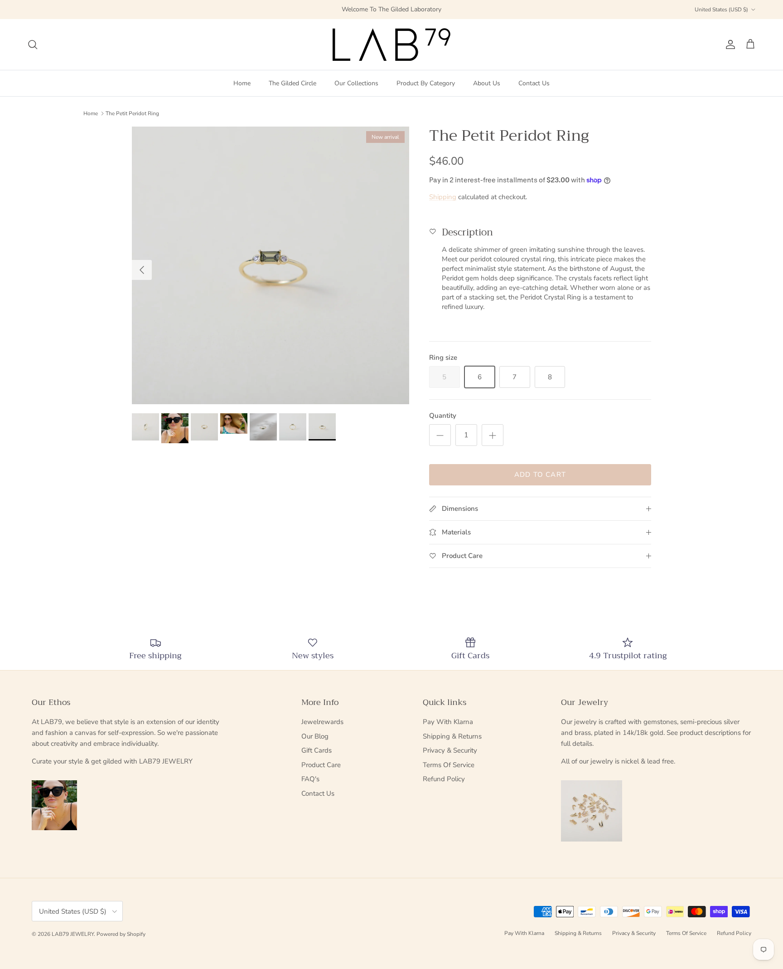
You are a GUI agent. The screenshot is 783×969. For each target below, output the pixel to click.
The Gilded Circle (292, 83)
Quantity (442, 415)
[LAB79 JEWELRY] (391, 44)
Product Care (321, 764)
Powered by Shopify (121, 934)
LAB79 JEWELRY (73, 934)
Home (242, 83)
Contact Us (534, 83)
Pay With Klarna (448, 721)
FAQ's (310, 778)
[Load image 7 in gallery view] (270, 265)
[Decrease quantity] (440, 435)
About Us (486, 83)
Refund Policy (444, 778)
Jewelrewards (322, 721)
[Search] (32, 44)
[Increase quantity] (492, 435)
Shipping (442, 196)
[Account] (728, 44)
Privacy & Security (450, 750)
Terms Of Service (448, 764)
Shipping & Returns (452, 736)
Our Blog (315, 736)
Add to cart (540, 474)
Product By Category (425, 83)
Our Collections (356, 83)
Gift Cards (316, 750)
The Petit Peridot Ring (132, 113)
